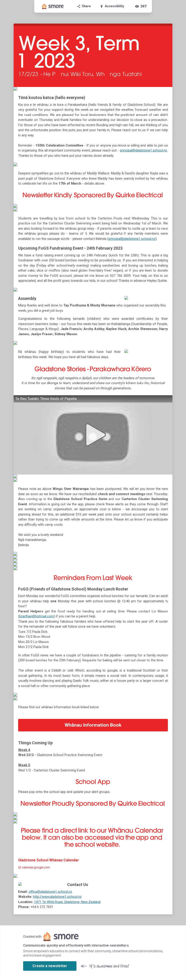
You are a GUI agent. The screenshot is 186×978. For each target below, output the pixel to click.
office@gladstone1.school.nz (50, 892)
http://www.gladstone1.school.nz (57, 897)
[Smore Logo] (53, 6)
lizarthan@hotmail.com (36, 616)
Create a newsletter (49, 966)
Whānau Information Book (93, 725)
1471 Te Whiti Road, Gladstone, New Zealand (67, 902)
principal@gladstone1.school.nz (143, 150)
